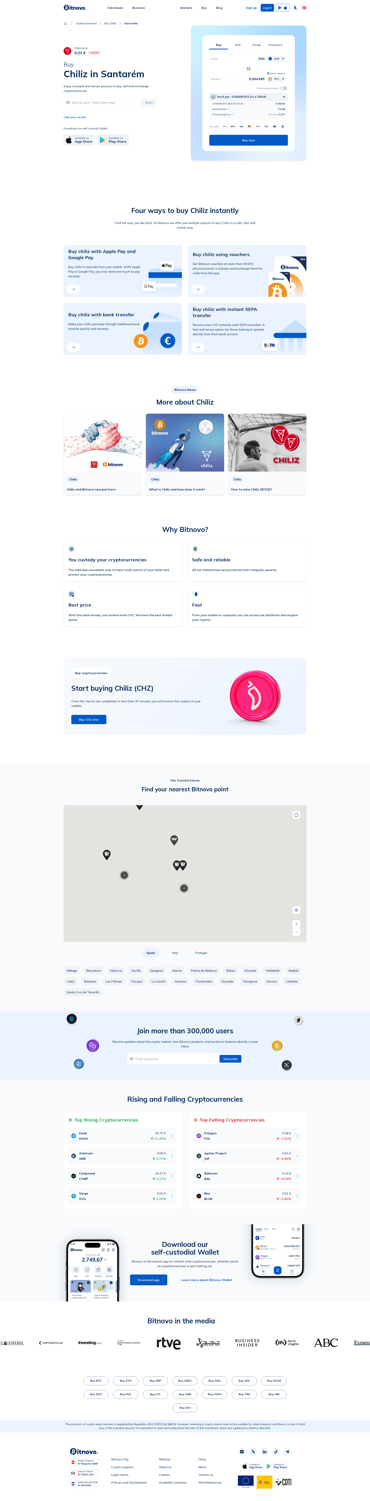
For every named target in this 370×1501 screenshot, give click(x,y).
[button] (304, 7)
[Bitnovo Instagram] (242, 1452)
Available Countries (173, 1482)
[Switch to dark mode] (296, 7)
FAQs (202, 1459)
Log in (267, 8)
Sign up (251, 8)
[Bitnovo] (75, 7)
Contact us (205, 1475)
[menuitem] (115, 8)
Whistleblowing (209, 1482)
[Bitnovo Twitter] (253, 1452)
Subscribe (230, 1059)
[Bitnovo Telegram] (287, 1452)
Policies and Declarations (129, 1482)
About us (165, 1467)
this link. (265, 1428)
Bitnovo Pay (120, 1459)
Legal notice (120, 1475)
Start (149, 102)
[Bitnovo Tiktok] (276, 1452)
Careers (164, 1475)
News (202, 1467)
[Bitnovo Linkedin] (265, 1452)
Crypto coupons (122, 1467)
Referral (164, 1459)
